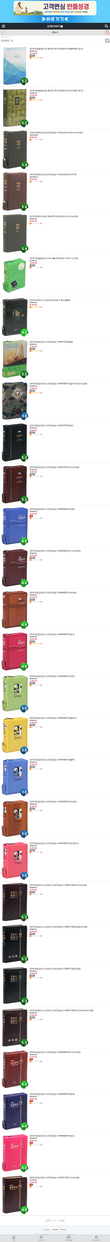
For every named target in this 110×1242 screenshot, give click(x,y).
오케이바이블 (55, 26)
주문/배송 (68, 1240)
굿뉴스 (6, 37)
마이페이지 (96, 1240)
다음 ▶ (61, 1220)
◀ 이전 (48, 1220)
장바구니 (41, 1240)
